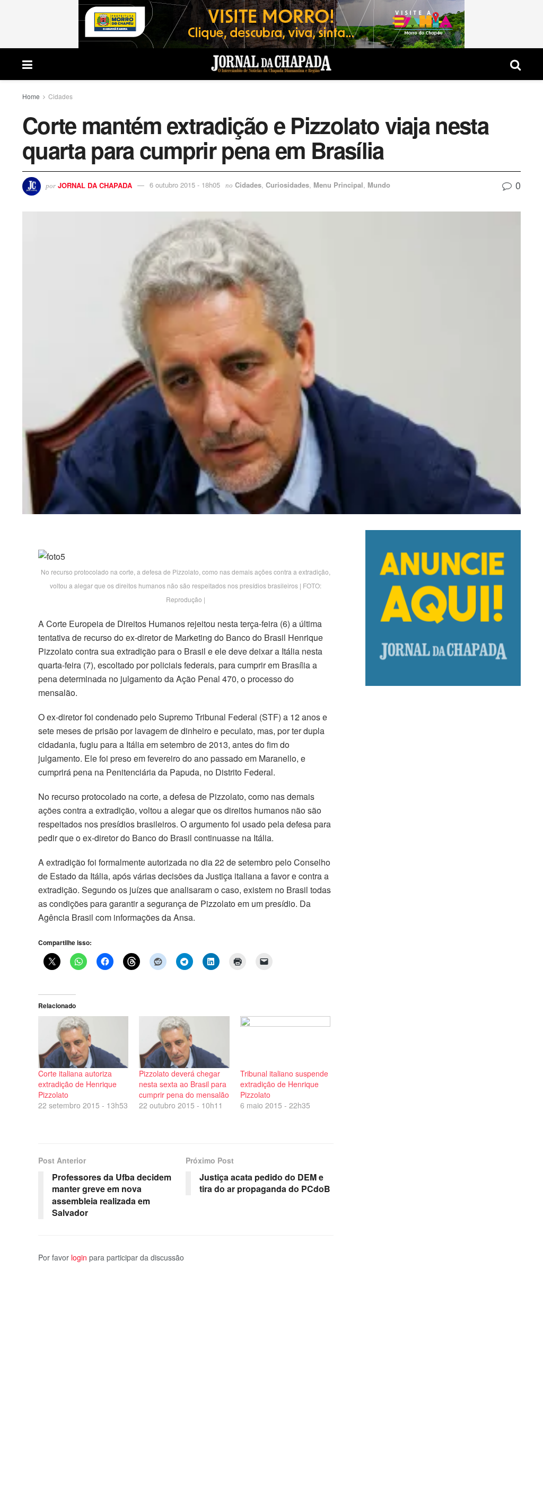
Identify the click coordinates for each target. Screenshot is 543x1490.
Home (31, 96)
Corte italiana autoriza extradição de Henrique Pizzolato (77, 1084)
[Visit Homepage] (271, 64)
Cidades (60, 96)
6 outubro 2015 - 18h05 (185, 185)
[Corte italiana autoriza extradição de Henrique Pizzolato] (83, 1042)
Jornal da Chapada (95, 185)
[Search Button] (515, 64)
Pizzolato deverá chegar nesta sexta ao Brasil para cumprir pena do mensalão (184, 1084)
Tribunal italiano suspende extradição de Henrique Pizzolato (284, 1084)
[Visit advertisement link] (271, 24)
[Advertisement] (443, 1088)
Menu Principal (338, 185)
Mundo (378, 185)
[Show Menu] (27, 64)
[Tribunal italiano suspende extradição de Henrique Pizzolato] (285, 1042)
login (79, 1257)
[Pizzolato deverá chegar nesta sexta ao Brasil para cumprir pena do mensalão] (184, 1042)
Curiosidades (287, 185)
